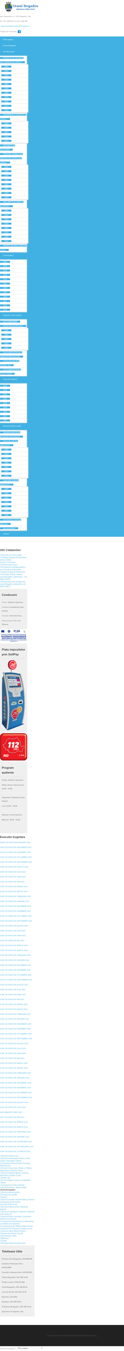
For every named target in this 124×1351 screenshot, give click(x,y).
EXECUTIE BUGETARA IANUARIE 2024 (15, 842)
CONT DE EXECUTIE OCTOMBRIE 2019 (16, 1093)
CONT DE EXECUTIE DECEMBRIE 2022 (15, 906)
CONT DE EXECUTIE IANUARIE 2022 (14, 960)
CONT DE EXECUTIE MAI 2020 (12, 1058)
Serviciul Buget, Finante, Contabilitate (15, 1180)
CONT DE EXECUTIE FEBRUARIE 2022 (15, 955)
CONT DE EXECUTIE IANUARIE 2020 (14, 1078)
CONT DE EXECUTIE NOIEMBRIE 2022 (15, 911)
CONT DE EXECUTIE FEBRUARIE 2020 (15, 1073)
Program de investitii (9, 1195)
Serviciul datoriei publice (10, 1192)
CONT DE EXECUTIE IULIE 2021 (13, 990)
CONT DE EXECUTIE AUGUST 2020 (14, 1044)
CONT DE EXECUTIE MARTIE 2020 (14, 1068)
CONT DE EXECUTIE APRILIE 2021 (14, 1004)
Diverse (4, 1197)
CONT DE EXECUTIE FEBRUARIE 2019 (15, 1132)
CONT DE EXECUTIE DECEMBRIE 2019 (15, 1083)
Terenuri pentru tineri (9, 565)
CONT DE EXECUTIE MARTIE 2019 (14, 1127)
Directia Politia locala (9, 1204)
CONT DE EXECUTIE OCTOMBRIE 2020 (16, 1034)
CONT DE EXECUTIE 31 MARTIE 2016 (15, 1151)
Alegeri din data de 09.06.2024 (13, 572)
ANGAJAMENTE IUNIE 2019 (11, 1112)
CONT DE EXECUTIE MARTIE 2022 (14, 950)
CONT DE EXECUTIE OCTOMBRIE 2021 (16, 975)
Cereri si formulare (8, 562)
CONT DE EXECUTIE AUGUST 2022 (14, 926)
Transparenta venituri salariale (13, 1185)
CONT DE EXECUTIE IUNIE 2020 (13, 1053)
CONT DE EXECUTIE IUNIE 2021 (13, 995)
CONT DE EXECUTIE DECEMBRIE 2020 (15, 1024)
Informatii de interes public (11, 555)
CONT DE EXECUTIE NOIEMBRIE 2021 (15, 970)
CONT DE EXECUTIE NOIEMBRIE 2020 (15, 1029)
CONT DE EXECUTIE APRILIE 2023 (14, 887)
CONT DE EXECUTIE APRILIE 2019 (14, 1122)
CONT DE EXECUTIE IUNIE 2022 (13, 936)
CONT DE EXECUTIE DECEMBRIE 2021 (15, 965)
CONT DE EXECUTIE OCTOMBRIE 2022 (16, 916)
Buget (3, 1182)
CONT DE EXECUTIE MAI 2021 (12, 999)
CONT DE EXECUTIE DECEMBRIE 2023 (15, 847)
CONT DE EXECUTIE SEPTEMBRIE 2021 (16, 980)
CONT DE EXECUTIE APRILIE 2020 (14, 1063)
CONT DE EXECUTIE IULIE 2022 (13, 931)
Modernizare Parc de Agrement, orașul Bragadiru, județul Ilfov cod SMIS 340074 (13, 584)
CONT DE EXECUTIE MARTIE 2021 (14, 1009)
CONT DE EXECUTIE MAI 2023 (12, 882)
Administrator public (8, 1236)
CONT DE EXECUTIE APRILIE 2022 (14, 945)
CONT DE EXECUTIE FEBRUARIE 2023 (15, 896)
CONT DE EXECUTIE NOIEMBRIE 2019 (15, 1088)
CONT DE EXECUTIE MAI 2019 (12, 1117)
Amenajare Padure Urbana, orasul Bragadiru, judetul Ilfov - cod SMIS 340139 (13, 576)
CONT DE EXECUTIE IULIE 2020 (13, 1048)
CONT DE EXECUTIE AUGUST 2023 (14, 867)
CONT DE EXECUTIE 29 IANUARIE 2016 (16, 1142)
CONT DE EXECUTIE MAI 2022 (12, 941)
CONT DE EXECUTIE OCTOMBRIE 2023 (16, 857)
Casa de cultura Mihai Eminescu (13, 1231)
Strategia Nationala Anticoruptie (13, 1243)
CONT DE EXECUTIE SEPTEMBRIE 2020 (16, 1039)
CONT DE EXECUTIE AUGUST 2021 (14, 985)
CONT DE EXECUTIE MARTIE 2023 (14, 891)
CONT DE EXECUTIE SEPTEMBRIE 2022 (16, 921)
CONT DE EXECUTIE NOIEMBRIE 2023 (15, 852)
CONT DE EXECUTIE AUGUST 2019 (14, 1102)
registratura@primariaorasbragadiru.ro (15, 26)
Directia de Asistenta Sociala (12, 1233)
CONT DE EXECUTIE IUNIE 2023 (13, 877)
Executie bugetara (8, 1190)
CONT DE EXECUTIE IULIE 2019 (13, 1107)
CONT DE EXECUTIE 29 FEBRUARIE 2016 (16, 1147)
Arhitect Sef (5, 1178)
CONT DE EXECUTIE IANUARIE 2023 (14, 901)
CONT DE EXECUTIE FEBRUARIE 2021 (15, 1014)
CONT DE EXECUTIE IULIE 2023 (13, 872)
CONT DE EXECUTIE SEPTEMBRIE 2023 (16, 862)
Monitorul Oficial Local (9, 1156)
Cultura (4, 1241)
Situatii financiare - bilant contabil (14, 1187)
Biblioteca (5, 1238)
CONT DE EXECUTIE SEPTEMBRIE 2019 (16, 1097)
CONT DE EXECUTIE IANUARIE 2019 (14, 1137)
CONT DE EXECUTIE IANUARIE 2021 (14, 1019)
